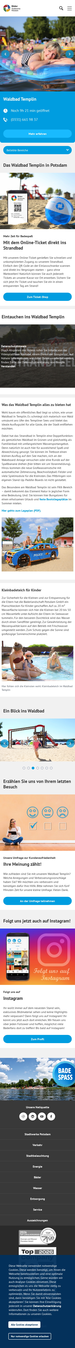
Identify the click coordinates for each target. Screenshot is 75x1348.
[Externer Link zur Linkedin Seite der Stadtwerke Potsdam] (33, 1067)
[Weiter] (70, 692)
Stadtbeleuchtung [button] (37, 1104)
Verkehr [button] (37, 1094)
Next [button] (70, 54)
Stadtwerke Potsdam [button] (38, 1083)
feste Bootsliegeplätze (54, 448)
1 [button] (24, 717)
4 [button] (37, 717)
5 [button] (42, 717)
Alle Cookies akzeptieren (24, 1324)
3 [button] (33, 717)
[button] (70, 8)
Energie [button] (37, 1115)
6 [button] (46, 717)
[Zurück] (5, 692)
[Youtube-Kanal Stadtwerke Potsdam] (42, 1067)
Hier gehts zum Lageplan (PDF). (21, 459)
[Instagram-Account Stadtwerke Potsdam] (23, 1067)
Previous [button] (5, 54)
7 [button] (51, 717)
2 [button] (28, 717)
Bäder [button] (37, 1126)
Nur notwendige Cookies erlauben (30, 1336)
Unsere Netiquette (37, 1056)
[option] (37, 54)
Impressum (37, 1253)
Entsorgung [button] (37, 1147)
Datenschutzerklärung (47, 1306)
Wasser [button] (37, 1137)
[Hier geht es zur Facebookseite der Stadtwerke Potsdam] (51, 1067)
